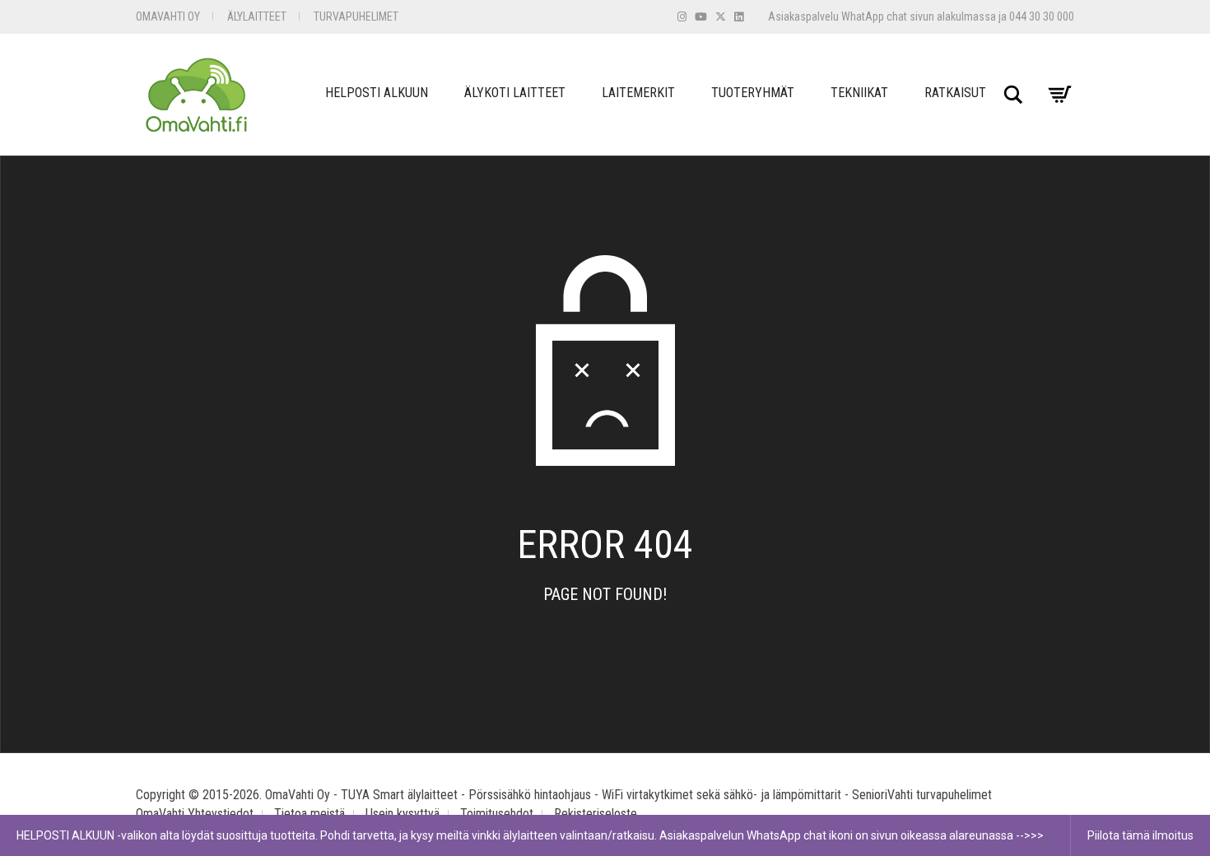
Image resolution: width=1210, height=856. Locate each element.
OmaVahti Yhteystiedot (195, 813)
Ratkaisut (955, 92)
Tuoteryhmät (752, 92)
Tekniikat (859, 92)
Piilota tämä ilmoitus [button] (1140, 835)
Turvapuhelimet (356, 16)
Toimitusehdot (496, 813)
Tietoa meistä (309, 813)
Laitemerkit (638, 92)
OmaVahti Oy (168, 16)
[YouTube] (701, 17)
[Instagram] (681, 17)
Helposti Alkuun (376, 92)
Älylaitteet (256, 16)
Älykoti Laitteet (514, 92)
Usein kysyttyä (402, 813)
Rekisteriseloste (595, 813)
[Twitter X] (720, 17)
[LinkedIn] (738, 17)
